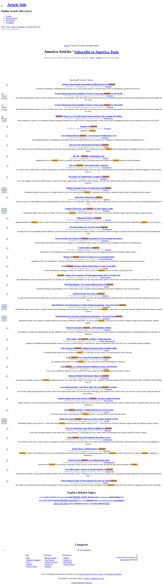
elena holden (82, 451)
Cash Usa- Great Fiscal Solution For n (88, 357)
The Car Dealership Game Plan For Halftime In (89, 428)
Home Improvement (107, 341)
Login (13, 27)
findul (83, 179)
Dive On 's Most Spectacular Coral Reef (88, 165)
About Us (48, 564)
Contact (9, 16)
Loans (105, 268)
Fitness (106, 147)
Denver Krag (82, 128)
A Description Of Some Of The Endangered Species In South (89, 481)
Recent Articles (11, 18)
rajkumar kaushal (82, 220)
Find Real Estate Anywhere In (89, 294)
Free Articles (125, 560)
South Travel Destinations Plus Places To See (88, 437)
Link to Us (67, 560)
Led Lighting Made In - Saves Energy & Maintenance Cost (88, 136)
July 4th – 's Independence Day (89, 156)
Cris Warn (81, 277)
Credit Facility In (88, 248)
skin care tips (61, 503)
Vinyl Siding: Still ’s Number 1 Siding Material (89, 339)
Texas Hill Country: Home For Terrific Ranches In (89, 469)
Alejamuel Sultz (79, 341)
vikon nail (83, 268)
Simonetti (82, 241)
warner (81, 378)
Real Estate (109, 471)
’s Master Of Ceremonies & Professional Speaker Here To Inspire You (88, 275)
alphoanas (79, 259)
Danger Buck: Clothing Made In (89, 449)
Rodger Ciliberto (80, 471)
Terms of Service (51, 562)
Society (105, 158)
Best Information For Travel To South (89, 227)
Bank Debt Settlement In (88, 197)
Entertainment (105, 277)
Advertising (104, 378)
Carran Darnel (84, 350)
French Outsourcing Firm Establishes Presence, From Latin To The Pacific (89, 94)
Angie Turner (84, 287)
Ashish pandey (79, 462)
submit (98, 58)
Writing (105, 483)
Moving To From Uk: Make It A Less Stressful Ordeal (88, 257)
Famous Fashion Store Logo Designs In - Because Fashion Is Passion (89, 398)
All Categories (85, 550)
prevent (41, 497)
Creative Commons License (93, 578)
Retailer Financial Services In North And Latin (88, 188)
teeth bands (48, 500)
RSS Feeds (67, 562)
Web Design (108, 401)
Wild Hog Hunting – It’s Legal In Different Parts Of (88, 284)
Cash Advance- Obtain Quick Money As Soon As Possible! (89, 266)
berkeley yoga (88, 503)
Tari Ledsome (82, 430)
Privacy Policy (31, 567)
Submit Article (68, 564)
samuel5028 (83, 158)
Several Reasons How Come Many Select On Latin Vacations (88, 387)
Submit (10, 23)
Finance (106, 190)
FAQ (28, 562)
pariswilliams (84, 147)
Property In (88, 126)
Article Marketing (105, 259)
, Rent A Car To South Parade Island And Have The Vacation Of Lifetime (88, 116)
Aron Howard (81, 167)
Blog (28, 558)
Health (106, 421)
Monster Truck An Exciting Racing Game (88, 460)
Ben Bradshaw (83, 330)
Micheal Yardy (80, 118)
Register (21, 27)
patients (71, 503)
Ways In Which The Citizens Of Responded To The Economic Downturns (88, 238)
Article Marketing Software (81, 583)
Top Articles (10, 20)
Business (108, 86)
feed (92, 58)
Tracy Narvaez (81, 229)
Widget (66, 558)
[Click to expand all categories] (78, 550)
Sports (106, 287)
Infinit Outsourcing (82, 96)
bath (107, 503)
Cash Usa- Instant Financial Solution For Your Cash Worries (88, 367)
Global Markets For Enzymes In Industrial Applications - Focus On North (88, 316)
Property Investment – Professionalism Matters (88, 328)
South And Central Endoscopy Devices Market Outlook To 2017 (88, 419)
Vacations (108, 389)
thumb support (69, 500)
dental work (80, 496)
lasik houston (51, 497)
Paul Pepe (83, 138)
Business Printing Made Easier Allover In (88, 376)
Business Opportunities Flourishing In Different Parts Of (88, 84)
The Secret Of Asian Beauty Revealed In (89, 145)
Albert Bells (84, 360)
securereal (82, 296)
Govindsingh (83, 199)
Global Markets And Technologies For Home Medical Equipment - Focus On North (88, 305)
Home (66, 46)
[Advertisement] (81, 38)
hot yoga (81, 500)
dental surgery (107, 500)
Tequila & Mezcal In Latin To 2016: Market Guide (89, 209)
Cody (81, 483)
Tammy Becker (80, 401)
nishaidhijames (81, 86)
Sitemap (48, 567)
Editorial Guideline (33, 560)
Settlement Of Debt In (88, 218)
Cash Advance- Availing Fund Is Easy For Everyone (88, 410)
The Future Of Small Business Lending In (88, 177)
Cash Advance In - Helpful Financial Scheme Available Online (88, 348)
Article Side (16, 5)
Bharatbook (83, 190)
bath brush (60, 497)
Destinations (108, 118)
